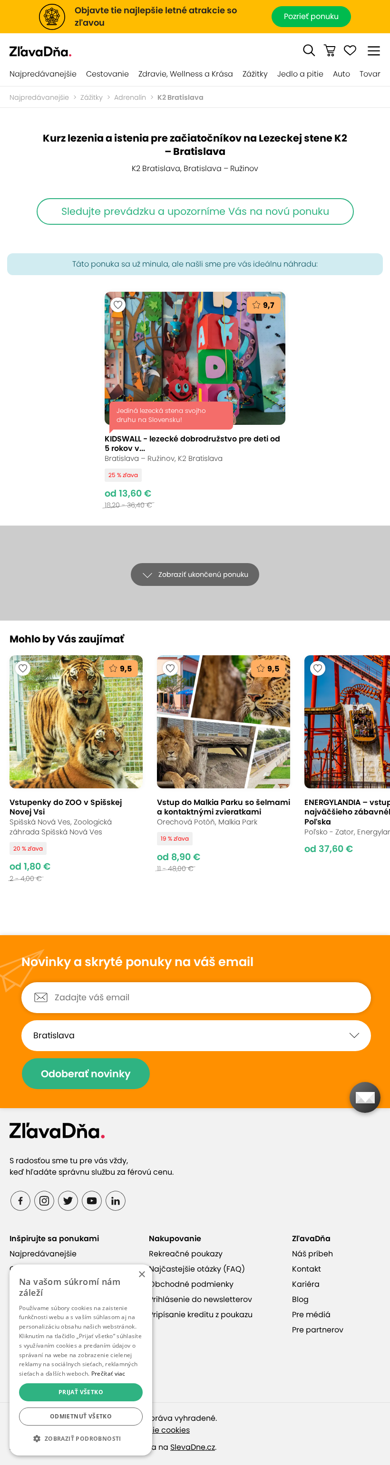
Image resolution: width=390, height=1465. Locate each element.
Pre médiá (311, 1314)
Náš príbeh (312, 1253)
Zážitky (255, 73)
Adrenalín (130, 97)
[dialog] (81, 1359)
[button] (309, 50)
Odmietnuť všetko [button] (81, 1416)
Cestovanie (107, 73)
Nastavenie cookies (153, 1430)
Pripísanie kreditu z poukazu (201, 1314)
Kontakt (306, 1269)
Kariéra (306, 1284)
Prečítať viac (108, 1373)
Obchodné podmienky (191, 1284)
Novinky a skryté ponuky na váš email (137, 962)
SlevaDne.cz (192, 1447)
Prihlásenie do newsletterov (200, 1299)
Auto (341, 73)
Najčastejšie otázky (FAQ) (197, 1269)
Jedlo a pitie (300, 73)
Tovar (370, 73)
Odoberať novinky (86, 1074)
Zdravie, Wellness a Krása (185, 73)
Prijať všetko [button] (80, 1392)
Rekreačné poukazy (186, 1253)
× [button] (141, 1274)
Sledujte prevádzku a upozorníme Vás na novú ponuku (195, 211)
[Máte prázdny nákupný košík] (329, 50)
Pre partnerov (317, 1329)
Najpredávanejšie (43, 73)
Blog (300, 1299)
